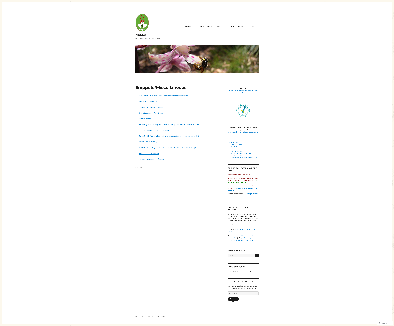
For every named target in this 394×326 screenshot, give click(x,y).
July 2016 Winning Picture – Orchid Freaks (154, 130)
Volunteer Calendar (237, 155)
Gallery (209, 26)
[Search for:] (241, 256)
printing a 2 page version (249, 238)
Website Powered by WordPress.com (153, 316)
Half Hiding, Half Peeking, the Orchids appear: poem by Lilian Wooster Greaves (169, 124)
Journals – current (236, 145)
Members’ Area (234, 142)
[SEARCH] (257, 255)
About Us (188, 26)
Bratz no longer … (145, 119)
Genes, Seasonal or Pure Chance (151, 113)
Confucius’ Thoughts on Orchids (151, 107)
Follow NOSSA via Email (240, 282)
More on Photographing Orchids (151, 159)
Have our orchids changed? (149, 153)
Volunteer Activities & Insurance (241, 149)
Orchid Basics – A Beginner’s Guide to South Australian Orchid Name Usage (167, 147)
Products (252, 26)
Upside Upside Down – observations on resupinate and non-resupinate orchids (169, 136)
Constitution (235, 147)
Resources (221, 26)
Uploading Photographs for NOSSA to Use (244, 158)
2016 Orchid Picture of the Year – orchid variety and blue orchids (163, 96)
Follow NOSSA (233, 299)
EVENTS (201, 26)
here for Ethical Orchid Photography (242, 240)
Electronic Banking (236, 151)
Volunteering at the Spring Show (241, 153)
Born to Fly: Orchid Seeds (148, 101)
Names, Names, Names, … (148, 142)
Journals (241, 26)
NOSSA (140, 35)
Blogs (233, 26)
